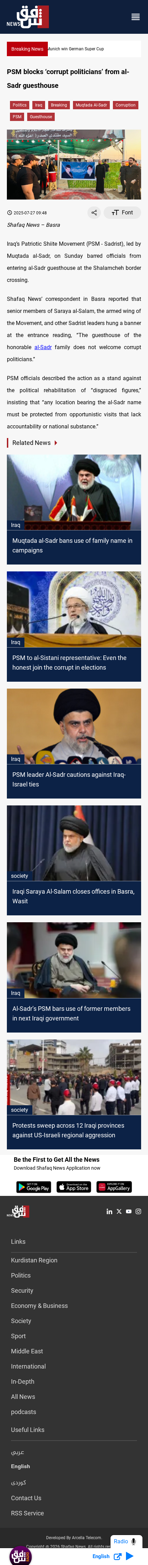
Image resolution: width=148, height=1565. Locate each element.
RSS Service (27, 1513)
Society (21, 1320)
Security (22, 1290)
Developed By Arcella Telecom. (74, 1537)
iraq (38, 105)
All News (23, 1396)
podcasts (23, 1411)
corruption (126, 105)
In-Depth (22, 1381)
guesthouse (41, 116)
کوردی (18, 1482)
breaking (59, 105)
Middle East (27, 1351)
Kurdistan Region (34, 1260)
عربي (17, 1452)
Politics (20, 105)
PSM (17, 116)
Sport (18, 1336)
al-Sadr (43, 347)
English (20, 1467)
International (28, 1366)
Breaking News (27, 49)
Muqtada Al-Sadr (91, 105)
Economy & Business (39, 1305)
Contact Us (26, 1498)
